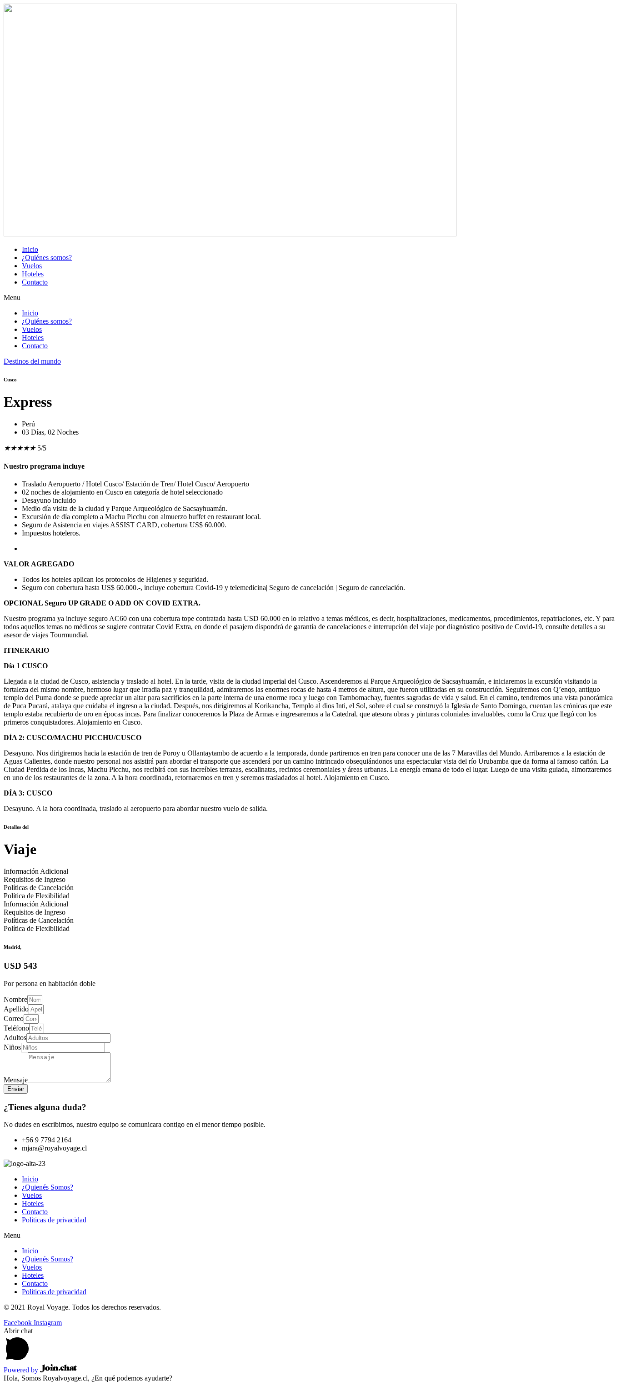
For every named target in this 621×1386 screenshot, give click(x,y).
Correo (14, 1018)
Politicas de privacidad (54, 1220)
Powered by (22, 1370)
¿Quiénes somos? (47, 257)
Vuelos (32, 266)
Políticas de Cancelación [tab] (39, 887)
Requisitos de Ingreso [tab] (34, 879)
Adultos (15, 1037)
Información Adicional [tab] (36, 871)
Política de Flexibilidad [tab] (37, 896)
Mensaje (16, 1080)
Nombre (15, 999)
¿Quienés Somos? (47, 1187)
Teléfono (16, 1028)
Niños (12, 1047)
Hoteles (33, 274)
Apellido (16, 1009)
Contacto (35, 282)
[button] (310, 298)
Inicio (30, 249)
